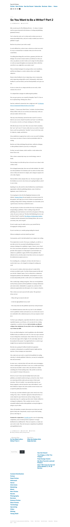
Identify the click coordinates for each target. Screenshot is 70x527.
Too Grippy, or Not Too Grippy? (44, 455)
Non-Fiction (19, 6)
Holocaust (13, 480)
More (50, 6)
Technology (14, 505)
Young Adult (14, 513)
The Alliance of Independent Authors (33, 216)
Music (12, 489)
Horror (12, 483)
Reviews (44, 6)
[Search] (22, 452)
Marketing (13, 487)
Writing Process (26, 432)
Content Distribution (17, 474)
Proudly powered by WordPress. (22, 521)
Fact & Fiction (14, 4)
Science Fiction (15, 500)
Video (12, 509)
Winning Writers (19, 197)
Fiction (12, 6)
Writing (21, 432)
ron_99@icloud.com (16, 23)
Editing (13, 432)
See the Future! (29, 6)
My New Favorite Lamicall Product (45, 461)
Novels (12, 494)
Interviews (13, 485)
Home (55, 6)
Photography (14, 496)
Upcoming (13, 507)
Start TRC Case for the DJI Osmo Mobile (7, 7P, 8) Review (46, 466)
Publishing (17, 432)
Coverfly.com (27, 417)
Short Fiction (14, 502)
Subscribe (37, 6)
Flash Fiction (14, 478)
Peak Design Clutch (43, 459)
